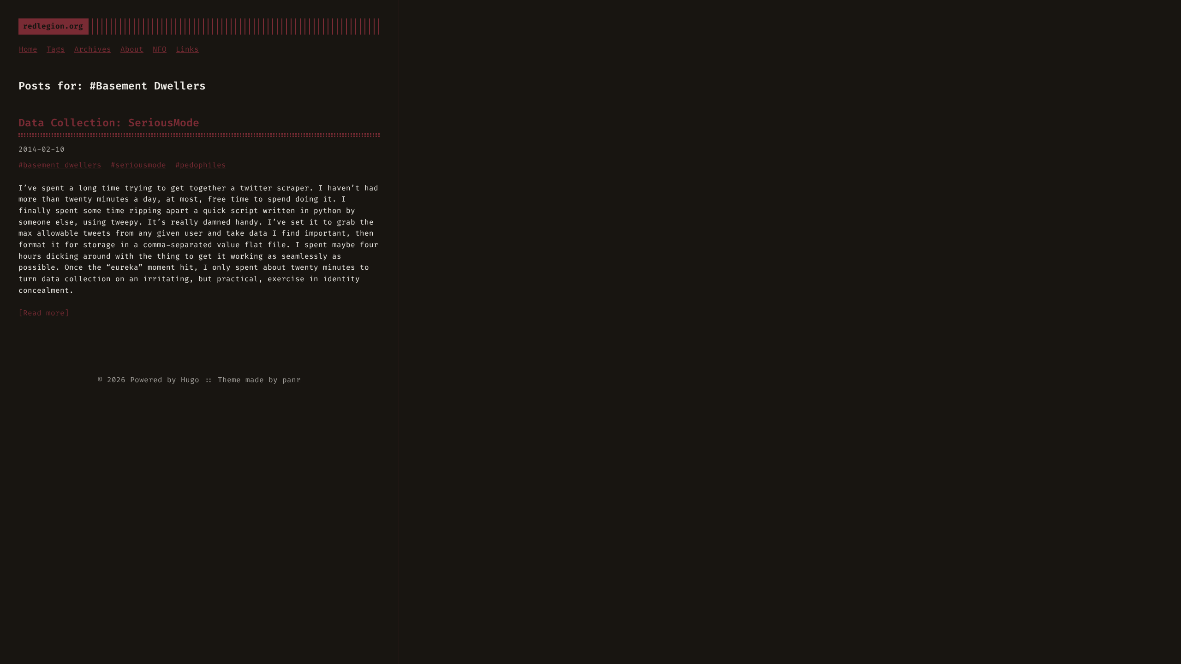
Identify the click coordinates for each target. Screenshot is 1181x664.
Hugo (190, 380)
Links (187, 49)
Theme (229, 380)
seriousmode (140, 165)
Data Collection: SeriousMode (108, 123)
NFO (160, 49)
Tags (56, 49)
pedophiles (203, 165)
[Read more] (43, 313)
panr (291, 380)
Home (28, 49)
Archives (92, 49)
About (131, 49)
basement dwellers (62, 165)
